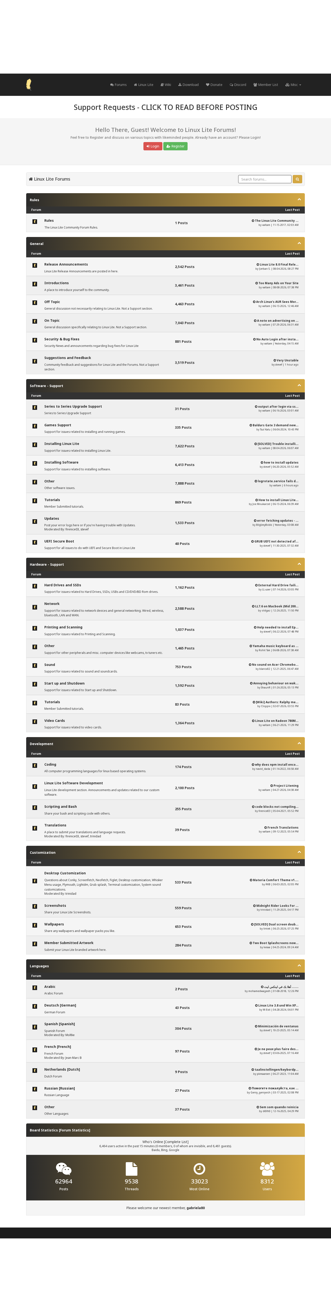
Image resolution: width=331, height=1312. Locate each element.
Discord (239, 84)
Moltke (70, 1035)
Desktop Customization (65, 873)
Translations (55, 825)
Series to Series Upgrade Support (73, 406)
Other (49, 481)
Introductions (56, 283)
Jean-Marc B (73, 1058)
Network (52, 603)
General (36, 243)
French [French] (57, 1046)
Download (190, 84)
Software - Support (46, 385)
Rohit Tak (264, 650)
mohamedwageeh (259, 991)
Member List (267, 84)
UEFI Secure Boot (59, 541)
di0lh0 (266, 1111)
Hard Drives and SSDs (62, 585)
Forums (120, 84)
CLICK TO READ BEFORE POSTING (199, 107)
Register (177, 146)
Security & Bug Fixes (61, 339)
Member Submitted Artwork (69, 942)
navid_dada (263, 768)
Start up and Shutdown (64, 683)
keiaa (267, 947)
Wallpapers (54, 924)
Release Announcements (66, 264)
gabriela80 (196, 1207)
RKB (268, 884)
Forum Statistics (74, 1130)
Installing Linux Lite (61, 443)
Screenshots (55, 905)
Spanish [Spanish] (59, 1024)
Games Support (57, 425)
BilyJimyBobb (264, 524)
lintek (266, 928)
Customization (42, 852)
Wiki (167, 84)
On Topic (52, 320)
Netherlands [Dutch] (62, 1069)
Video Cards (54, 720)
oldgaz (266, 610)
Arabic (49, 986)
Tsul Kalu (265, 429)
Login (154, 146)
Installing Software (61, 462)
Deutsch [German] (60, 1005)
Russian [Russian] (59, 1088)
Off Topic (52, 301)
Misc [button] (294, 84)
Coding (50, 764)
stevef (278, 364)
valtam (266, 225)
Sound (49, 664)
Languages (39, 966)
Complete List (176, 1141)
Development (41, 743)
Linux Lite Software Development (73, 783)
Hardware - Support (47, 564)
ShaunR (265, 687)
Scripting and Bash (60, 806)
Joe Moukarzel (261, 504)
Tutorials (52, 499)
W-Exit (266, 1009)
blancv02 (264, 669)
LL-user (266, 589)
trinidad (95, 836)
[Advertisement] (165, 37)
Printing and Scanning (63, 627)
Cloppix (265, 706)
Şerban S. (264, 268)
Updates (51, 518)
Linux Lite (145, 84)
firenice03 (72, 529)
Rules (34, 200)
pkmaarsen (263, 1074)
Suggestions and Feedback (67, 357)
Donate (215, 84)
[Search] (297, 179)
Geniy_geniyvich (260, 1092)
